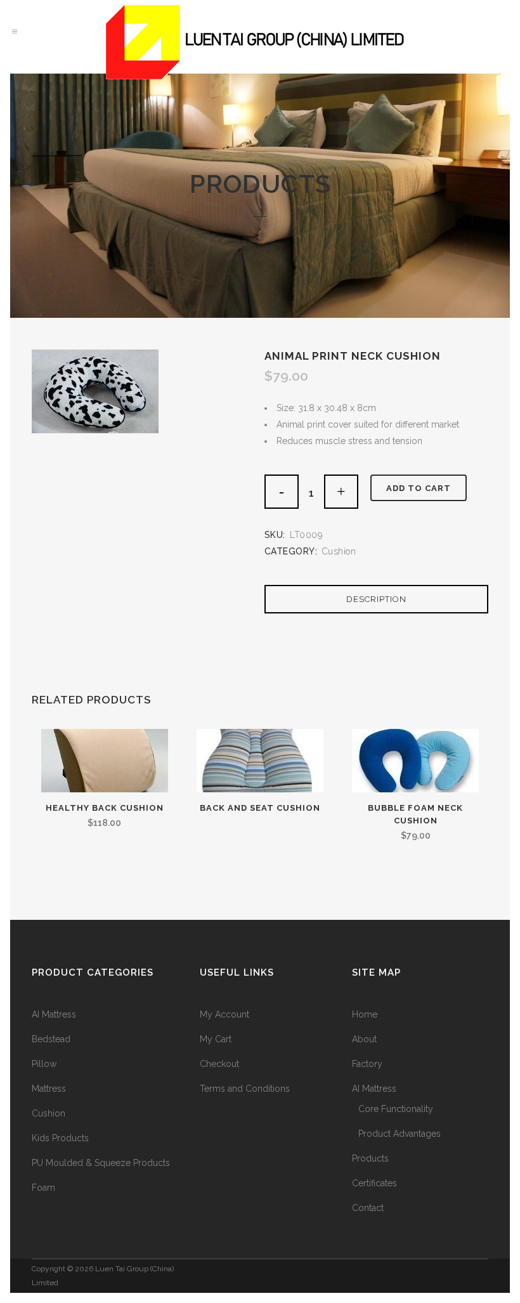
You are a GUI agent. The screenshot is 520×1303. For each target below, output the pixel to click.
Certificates (374, 1183)
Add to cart (418, 488)
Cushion (339, 551)
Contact (368, 1208)
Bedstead (51, 1039)
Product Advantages (399, 1134)
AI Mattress (54, 1014)
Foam (43, 1187)
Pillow (44, 1064)
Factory (367, 1064)
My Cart (215, 1039)
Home (364, 1014)
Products (370, 1158)
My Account (224, 1014)
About (364, 1039)
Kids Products (60, 1138)
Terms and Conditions (245, 1089)
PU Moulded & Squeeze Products (101, 1163)
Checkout (219, 1064)
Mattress (49, 1089)
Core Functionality (395, 1109)
